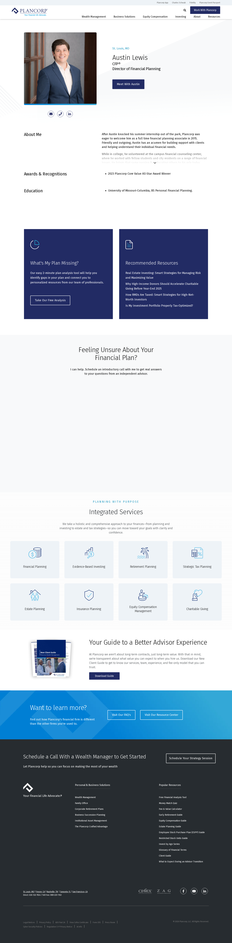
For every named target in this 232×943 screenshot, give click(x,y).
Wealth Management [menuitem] (85, 797)
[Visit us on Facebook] (183, 891)
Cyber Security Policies (32, 927)
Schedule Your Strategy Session (191, 758)
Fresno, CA (40, 892)
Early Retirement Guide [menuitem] (170, 815)
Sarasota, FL (65, 892)
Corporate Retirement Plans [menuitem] (89, 809)
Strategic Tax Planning (197, 567)
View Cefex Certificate (79, 922)
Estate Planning (35, 609)
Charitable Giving (197, 609)
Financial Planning (34, 567)
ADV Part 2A (60, 922)
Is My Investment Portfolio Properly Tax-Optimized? (159, 305)
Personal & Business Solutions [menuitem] (92, 785)
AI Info (79, 927)
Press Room (110, 922)
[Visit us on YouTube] (194, 891)
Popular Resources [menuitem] (170, 785)
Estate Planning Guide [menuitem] (170, 826)
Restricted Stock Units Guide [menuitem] (173, 838)
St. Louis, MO (28, 892)
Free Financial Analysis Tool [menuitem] (173, 797)
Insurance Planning (89, 609)
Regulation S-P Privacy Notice (59, 927)
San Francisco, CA (80, 892)
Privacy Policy (45, 922)
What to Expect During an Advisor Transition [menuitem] (181, 861)
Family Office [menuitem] (81, 803)
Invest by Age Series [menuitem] (169, 844)
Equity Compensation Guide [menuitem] (172, 820)
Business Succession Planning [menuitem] (90, 815)
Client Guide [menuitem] (165, 855)
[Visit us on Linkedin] (205, 891)
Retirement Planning (143, 567)
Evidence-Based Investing (89, 567)
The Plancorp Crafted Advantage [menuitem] (91, 826)
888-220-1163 (56, 895)
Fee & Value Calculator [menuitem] (170, 809)
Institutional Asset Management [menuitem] (91, 820)
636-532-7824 (34, 895)
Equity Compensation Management (143, 609)
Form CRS (97, 922)
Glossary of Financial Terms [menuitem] (173, 850)
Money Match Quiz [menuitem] (168, 803)
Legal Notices (29, 922)
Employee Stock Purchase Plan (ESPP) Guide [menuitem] (182, 832)
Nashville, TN (52, 892)
